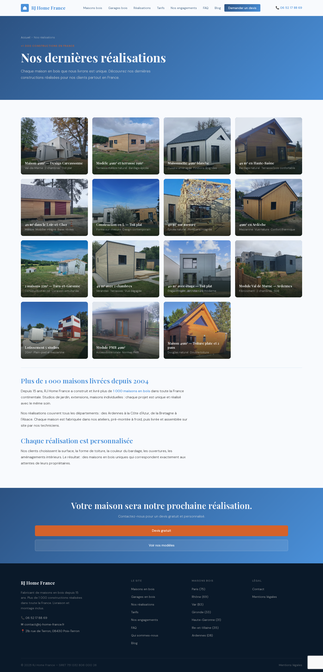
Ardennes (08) (202, 635)
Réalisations (142, 8)
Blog (218, 8)
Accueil (25, 37)
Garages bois (117, 8)
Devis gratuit (161, 531)
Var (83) (197, 604)
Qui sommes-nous (144, 635)
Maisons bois (92, 8)
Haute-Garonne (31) (206, 620)
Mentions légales (264, 597)
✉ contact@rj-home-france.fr (42, 624)
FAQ (206, 8)
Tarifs (161, 8)
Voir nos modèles (161, 545)
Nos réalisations (142, 604)
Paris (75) (198, 589)
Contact (258, 589)
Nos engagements (184, 8)
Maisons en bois (142, 589)
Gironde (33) (201, 612)
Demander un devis (242, 8)
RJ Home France (48, 8)
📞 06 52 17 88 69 (34, 618)
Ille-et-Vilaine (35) (205, 628)
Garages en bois (143, 597)
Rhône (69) (200, 597)
